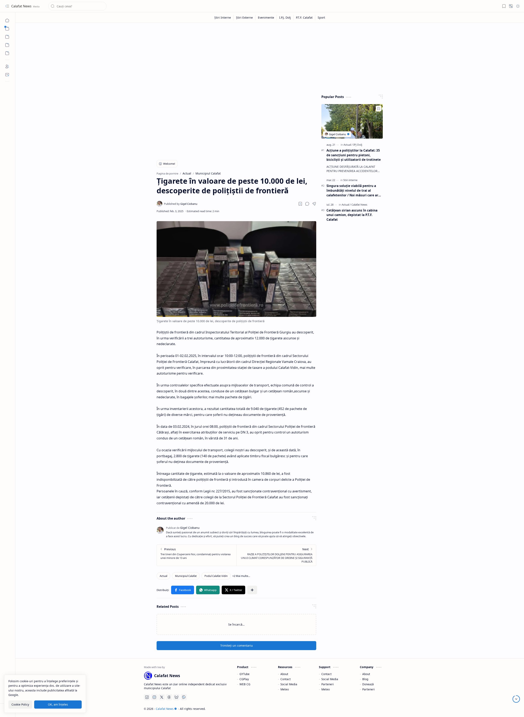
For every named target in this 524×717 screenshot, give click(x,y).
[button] (7, 6)
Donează (368, 684)
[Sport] (321, 17)
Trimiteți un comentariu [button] (236, 645)
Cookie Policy (20, 704)
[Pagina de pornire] (7, 20)
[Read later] (300, 204)
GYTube (244, 674)
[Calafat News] (359, 204)
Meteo (284, 689)
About (284, 674)
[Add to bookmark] (378, 108)
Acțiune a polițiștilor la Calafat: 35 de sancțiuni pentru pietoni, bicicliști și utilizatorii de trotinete (353, 155)
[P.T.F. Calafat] (304, 17)
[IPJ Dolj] (357, 144)
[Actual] (163, 576)
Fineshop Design (384, 709)
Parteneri (327, 684)
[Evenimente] (266, 17)
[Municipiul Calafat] (186, 576)
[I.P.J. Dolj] (285, 17)
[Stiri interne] (350, 180)
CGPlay (244, 679)
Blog (365, 679)
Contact (285, 679)
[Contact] (7, 75)
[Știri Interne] (223, 17)
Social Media (288, 684)
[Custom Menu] (7, 45)
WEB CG (244, 684)
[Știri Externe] (244, 17)
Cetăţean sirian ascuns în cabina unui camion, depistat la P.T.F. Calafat (351, 215)
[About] (7, 66)
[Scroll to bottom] (516, 699)
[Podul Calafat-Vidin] (216, 576)
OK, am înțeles (58, 704)
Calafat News (21, 6)
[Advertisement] (267, 57)
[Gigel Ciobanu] (180, 204)
